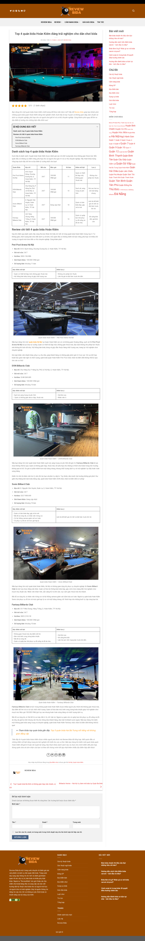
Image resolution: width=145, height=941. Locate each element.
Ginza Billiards (121, 126)
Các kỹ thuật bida (115, 74)
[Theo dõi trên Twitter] (11, 11)
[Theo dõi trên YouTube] (22, 11)
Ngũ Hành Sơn (127, 136)
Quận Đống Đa (125, 185)
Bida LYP (111, 123)
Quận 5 (111, 144)
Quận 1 (112, 140)
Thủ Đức (114, 189)
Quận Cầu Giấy (119, 159)
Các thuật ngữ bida (116, 78)
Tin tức (100, 22)
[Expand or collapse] (97, 127)
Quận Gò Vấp (124, 163)
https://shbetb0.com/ (80, 938)
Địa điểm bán (114, 89)
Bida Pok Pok (128, 123)
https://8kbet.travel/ (27, 938)
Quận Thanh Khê (115, 177)
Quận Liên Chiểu (126, 171)
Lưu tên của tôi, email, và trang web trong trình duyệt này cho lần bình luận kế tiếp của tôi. (48, 832)
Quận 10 (121, 147)
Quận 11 (128, 148)
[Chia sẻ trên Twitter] (52, 755)
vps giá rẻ (59, 932)
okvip (91, 938)
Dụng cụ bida (114, 97)
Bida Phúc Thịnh (119, 123)
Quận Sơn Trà (128, 174)
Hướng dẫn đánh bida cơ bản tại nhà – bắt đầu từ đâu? (114, 898)
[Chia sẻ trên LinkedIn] (63, 755)
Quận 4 (129, 140)
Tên (14, 822)
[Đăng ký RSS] (19, 11)
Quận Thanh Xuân (127, 177)
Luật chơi (112, 104)
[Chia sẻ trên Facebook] (48, 755)
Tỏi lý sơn (122, 938)
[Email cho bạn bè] (56, 755)
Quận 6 (117, 144)
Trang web (77, 822)
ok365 (41, 938)
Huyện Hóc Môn (119, 132)
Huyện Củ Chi (121, 129)
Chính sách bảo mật (64, 915)
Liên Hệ (60, 919)
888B (70, 938)
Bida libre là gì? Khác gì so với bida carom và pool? (115, 881)
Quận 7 (124, 143)
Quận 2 (118, 140)
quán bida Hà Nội (35, 342)
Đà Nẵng (120, 194)
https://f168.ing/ (61, 938)
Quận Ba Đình (123, 152)
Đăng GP (112, 85)
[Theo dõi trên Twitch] (24, 11)
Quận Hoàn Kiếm (78, 762)
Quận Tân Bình (117, 180)
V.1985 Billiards (124, 189)
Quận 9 (113, 147)
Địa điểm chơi (54, 762)
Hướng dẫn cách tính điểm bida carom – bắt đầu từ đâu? (113, 872)
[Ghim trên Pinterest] (60, 755)
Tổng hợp (112, 112)
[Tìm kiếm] (133, 10)
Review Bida (46, 22)
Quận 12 (114, 151)
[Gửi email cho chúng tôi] (13, 11)
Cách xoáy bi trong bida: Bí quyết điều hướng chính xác (114, 889)
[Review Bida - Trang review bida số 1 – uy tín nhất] (72, 11)
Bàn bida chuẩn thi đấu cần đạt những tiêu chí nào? (113, 864)
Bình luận (16, 804)
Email (44, 822)
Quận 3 (124, 140)
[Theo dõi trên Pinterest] (16, 11)
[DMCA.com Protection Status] (14, 900)
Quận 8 (132, 143)
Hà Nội (70, 762)
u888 (36, 938)
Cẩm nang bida (71, 22)
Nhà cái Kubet (50, 938)
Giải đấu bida (88, 22)
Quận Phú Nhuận (115, 174)
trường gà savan (99, 938)
